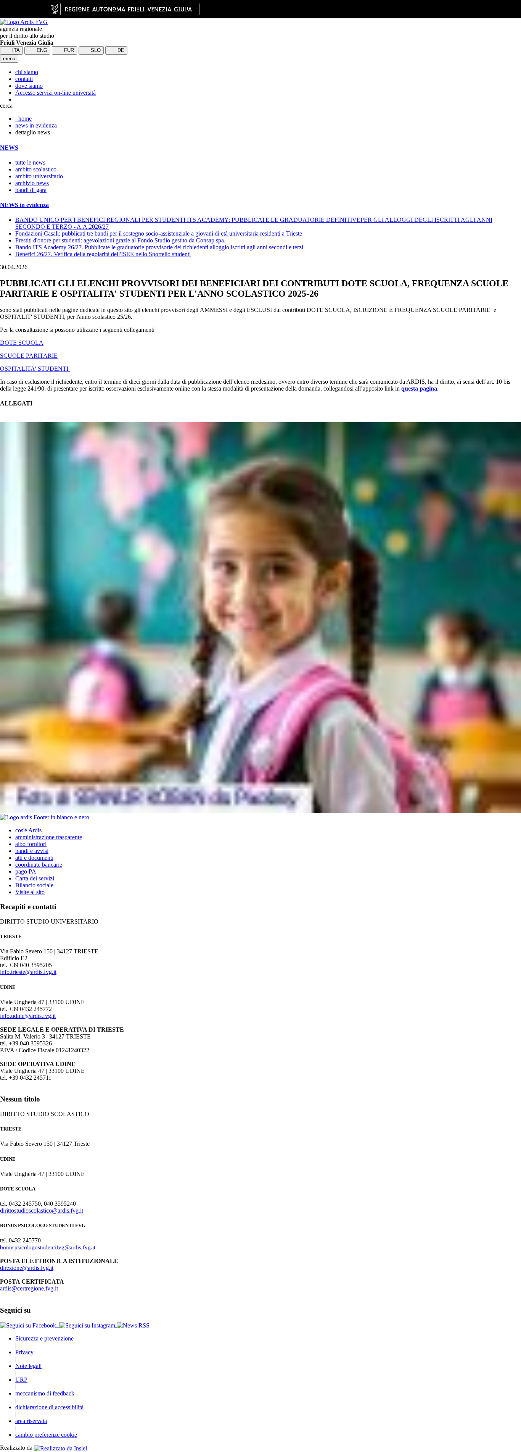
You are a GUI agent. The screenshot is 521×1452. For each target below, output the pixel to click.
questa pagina (419, 388)
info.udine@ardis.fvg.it (28, 1016)
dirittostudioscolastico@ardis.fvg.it (41, 1210)
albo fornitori (31, 844)
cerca (6, 105)
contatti (24, 79)
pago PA (25, 871)
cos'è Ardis (28, 830)
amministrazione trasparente (48, 837)
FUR (68, 50)
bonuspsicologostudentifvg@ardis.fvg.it (47, 1247)
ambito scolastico (35, 169)
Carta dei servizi (34, 878)
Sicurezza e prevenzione (44, 1338)
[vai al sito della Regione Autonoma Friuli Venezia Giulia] (124, 9)
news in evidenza (36, 125)
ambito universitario (39, 176)
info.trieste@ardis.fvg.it (28, 972)
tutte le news (30, 162)
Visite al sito (30, 892)
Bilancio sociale (34, 885)
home (23, 118)
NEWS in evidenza (24, 205)
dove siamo (29, 85)
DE (120, 50)
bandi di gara (31, 190)
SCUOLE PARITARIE (29, 355)
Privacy (24, 1352)
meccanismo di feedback (44, 1393)
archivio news (32, 183)
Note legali (28, 1366)
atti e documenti (34, 857)
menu (9, 58)
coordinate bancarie (38, 864)
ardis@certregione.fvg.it (29, 1288)
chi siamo (26, 72)
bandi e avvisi (31, 851)
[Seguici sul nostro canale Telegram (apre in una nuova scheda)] (58, 1325)
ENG (41, 50)
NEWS (9, 147)
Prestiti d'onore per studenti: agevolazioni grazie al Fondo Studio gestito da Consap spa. (120, 240)
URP (21, 1379)
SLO (95, 50)
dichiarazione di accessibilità (49, 1407)
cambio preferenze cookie (46, 1434)
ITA (15, 50)
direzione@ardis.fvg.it (26, 1268)
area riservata (31, 1421)
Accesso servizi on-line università (55, 92)
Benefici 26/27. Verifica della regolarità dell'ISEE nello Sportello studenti (103, 254)
